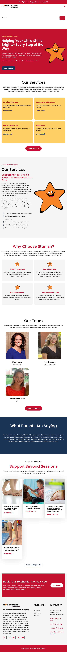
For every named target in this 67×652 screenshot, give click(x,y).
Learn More (9, 68)
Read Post (9, 513)
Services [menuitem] (37, 610)
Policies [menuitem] (36, 616)
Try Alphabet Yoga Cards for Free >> (33, 2)
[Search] (62, 18)
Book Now (57, 585)
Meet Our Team (34, 409)
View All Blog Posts (34, 565)
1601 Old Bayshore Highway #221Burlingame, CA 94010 (57, 612)
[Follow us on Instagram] (9, 638)
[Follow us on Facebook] (5, 638)
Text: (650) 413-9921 (56, 628)
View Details (40, 134)
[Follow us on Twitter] (14, 638)
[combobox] (30, 18)
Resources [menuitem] (37, 613)
